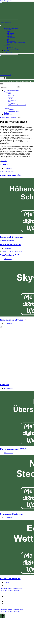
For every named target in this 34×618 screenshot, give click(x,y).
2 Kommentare (8, 323)
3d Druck (6, 50)
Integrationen (11, 41)
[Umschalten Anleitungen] (31, 92)
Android (9, 36)
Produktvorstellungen (13, 49)
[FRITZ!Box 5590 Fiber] (7, 171)
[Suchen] (18, 87)
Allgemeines (10, 33)
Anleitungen (7, 29)
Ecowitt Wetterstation (10, 578)
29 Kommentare (8, 453)
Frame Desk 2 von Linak (11, 237)
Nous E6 (4, 165)
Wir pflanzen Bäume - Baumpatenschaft (11, 588)
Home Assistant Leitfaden (11, 28)
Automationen (11, 37)
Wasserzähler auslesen (10, 244)
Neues (9, 31)
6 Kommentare (8, 168)
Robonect (4, 384)
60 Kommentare (8, 388)
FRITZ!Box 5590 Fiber (11, 175)
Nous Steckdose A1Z (9, 255)
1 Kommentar (8, 248)
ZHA (8, 44)
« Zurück (6, 582)
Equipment (10, 47)
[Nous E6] (3, 161)
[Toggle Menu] (0, 25)
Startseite (2, 117)
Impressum (17, 590)
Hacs (8, 39)
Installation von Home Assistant (16, 42)
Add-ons (9, 34)
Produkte (6, 46)
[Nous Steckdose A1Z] (11, 251)
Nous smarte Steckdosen (11, 514)
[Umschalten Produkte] (31, 108)
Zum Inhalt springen (6, 1)
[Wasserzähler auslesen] (7, 240)
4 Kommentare (8, 517)
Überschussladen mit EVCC (13, 449)
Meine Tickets (8, 52)
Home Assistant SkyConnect (13, 320)
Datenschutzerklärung (6, 590)
